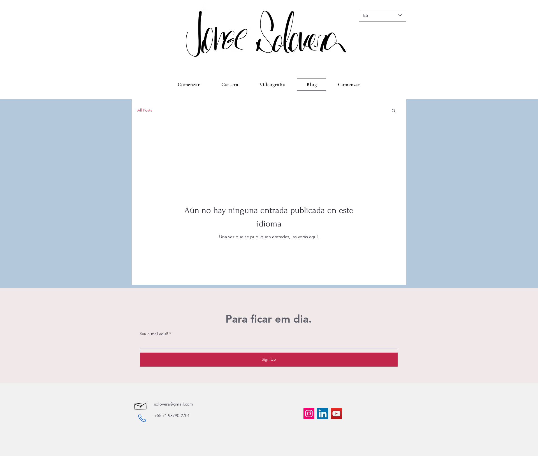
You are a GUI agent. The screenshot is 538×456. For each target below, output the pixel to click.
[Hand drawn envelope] (141, 405)
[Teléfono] (141, 418)
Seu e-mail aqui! (154, 333)
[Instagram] (308, 413)
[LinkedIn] (322, 413)
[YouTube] (336, 413)
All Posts (144, 110)
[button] (393, 111)
